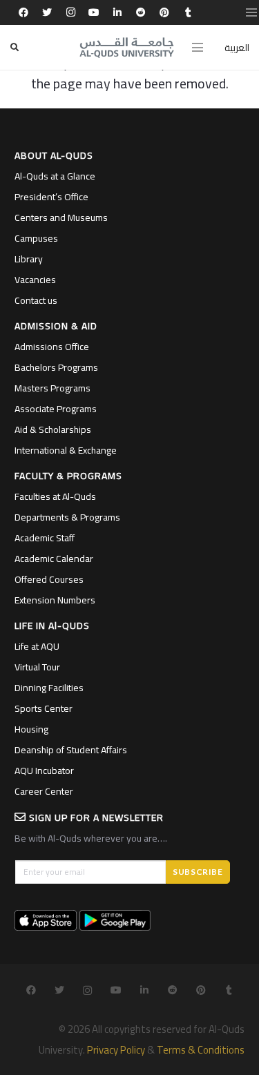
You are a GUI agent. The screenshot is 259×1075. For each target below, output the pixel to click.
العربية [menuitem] (236, 48)
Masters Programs (52, 388)
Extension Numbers (55, 600)
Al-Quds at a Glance (55, 176)
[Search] (14, 47)
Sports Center (44, 708)
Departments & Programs (67, 517)
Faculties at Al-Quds (55, 496)
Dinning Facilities (49, 688)
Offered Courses (49, 579)
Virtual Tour (37, 667)
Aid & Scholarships (53, 429)
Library (29, 259)
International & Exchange (66, 450)
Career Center (44, 791)
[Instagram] (70, 12)
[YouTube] (94, 12)
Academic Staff (45, 538)
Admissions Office (52, 347)
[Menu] (197, 47)
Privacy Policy (116, 1050)
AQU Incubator (44, 770)
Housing (31, 729)
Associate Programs (56, 409)
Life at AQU (37, 646)
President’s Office (51, 197)
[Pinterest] (164, 12)
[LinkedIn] (117, 12)
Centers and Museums (61, 217)
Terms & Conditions (200, 1050)
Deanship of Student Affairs (71, 750)
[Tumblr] (188, 12)
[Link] (127, 47)
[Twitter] (47, 12)
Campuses (36, 238)
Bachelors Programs (56, 367)
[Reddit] (141, 12)
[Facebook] (23, 12)
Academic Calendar (54, 559)
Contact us (36, 300)
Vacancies (35, 280)
